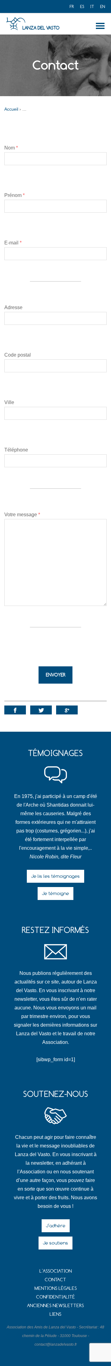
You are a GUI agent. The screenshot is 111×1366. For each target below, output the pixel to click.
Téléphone (16, 449)
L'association (55, 1271)
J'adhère (55, 1226)
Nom (11, 147)
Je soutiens (55, 1243)
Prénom (14, 195)
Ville (9, 402)
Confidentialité (55, 1297)
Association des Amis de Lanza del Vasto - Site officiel (15, 23)
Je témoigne (55, 893)
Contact (55, 1279)
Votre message (22, 514)
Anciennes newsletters (55, 1305)
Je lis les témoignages (55, 876)
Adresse (13, 307)
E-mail (13, 242)
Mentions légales (56, 1288)
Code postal (17, 355)
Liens (55, 1314)
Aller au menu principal (101, 26)
